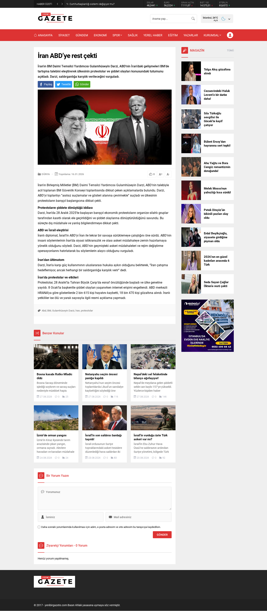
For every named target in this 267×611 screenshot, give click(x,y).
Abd (44, 310)
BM (49, 310)
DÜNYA (46, 174)
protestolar (87, 310)
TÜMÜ (230, 50)
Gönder (84, 84)
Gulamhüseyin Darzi (63, 310)
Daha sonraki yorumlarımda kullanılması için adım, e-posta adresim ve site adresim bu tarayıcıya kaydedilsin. (101, 527)
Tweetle (66, 84)
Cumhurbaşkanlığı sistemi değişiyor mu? (92, 4)
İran (77, 310)
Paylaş (48, 84)
